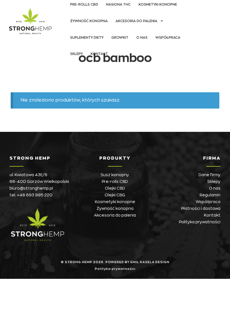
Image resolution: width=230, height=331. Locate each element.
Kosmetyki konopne (115, 202)
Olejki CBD (115, 188)
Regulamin (210, 195)
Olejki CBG (115, 195)
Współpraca (167, 37)
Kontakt (99, 54)
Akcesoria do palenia (136, 21)
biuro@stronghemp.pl (31, 188)
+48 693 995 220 (34, 195)
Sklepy (76, 54)
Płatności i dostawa (200, 208)
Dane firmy (209, 175)
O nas (142, 37)
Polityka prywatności (199, 222)
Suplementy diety (87, 37)
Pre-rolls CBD (115, 181)
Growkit (119, 37)
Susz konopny (115, 175)
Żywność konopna (89, 21)
